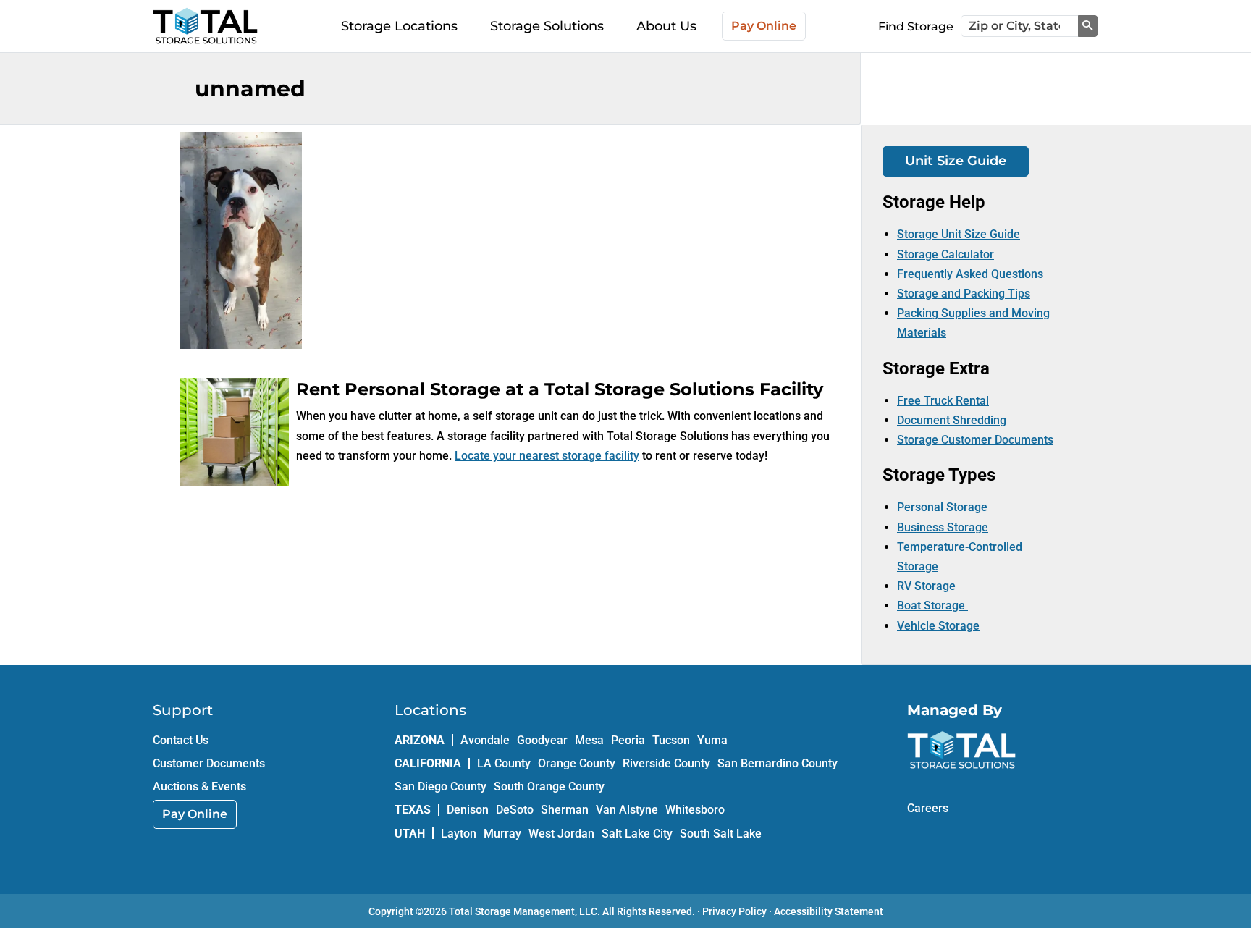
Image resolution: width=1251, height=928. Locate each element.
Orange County (576, 763)
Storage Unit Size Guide (958, 234)
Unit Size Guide (955, 161)
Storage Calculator (945, 254)
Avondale (485, 740)
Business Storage (942, 527)
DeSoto (515, 810)
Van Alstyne (627, 810)
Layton (458, 833)
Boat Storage (932, 605)
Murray (502, 833)
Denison (468, 810)
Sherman (565, 810)
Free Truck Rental (943, 401)
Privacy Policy (734, 911)
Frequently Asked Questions (970, 274)
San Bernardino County (777, 763)
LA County (504, 763)
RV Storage (926, 586)
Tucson (671, 740)
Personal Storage (942, 507)
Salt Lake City (637, 833)
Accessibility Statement (828, 911)
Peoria (628, 740)
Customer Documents (209, 763)
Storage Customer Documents (975, 440)
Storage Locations (399, 26)
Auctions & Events (199, 786)
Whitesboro (695, 810)
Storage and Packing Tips (963, 293)
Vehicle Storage (938, 626)
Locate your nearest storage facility (547, 456)
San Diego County (440, 786)
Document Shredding (951, 420)
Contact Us (180, 740)
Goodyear (542, 740)
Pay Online (763, 26)
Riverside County (666, 763)
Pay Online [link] (194, 814)
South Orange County (549, 786)
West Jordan (561, 833)
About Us (666, 26)
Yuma (712, 740)
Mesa (589, 740)
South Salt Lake (721, 833)
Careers (927, 808)
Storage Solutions (547, 26)
